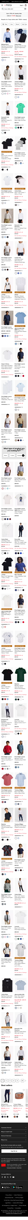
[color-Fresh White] (21, 804)
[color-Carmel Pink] (3, 488)
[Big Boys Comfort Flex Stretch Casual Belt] (19, 1096)
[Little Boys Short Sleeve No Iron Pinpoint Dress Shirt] (21, 248)
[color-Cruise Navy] (16, 870)
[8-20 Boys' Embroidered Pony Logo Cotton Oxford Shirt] (7, 72)
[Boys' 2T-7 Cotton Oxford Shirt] (7, 917)
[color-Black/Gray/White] (16, 205)
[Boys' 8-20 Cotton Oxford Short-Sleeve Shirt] (7, 420)
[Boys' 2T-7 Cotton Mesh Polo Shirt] (7, 469)
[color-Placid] (16, 344)
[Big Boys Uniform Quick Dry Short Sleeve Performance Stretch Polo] (21, 674)
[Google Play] (17, 1187)
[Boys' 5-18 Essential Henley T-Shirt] (7, 601)
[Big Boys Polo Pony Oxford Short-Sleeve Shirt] (21, 638)
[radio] (2, 60)
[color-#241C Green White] (3, 904)
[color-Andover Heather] (8, 769)
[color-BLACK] (3, 699)
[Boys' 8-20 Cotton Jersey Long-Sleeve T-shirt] (7, 747)
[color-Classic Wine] (10, 519)
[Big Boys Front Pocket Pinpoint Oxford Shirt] (21, 815)
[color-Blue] (3, 60)
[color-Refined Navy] (18, 128)
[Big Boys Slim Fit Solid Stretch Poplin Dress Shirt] (21, 35)
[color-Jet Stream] (3, 627)
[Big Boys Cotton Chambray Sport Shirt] (21, 747)
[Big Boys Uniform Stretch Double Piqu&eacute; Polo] (7, 815)
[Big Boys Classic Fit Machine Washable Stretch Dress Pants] (7, 1096)
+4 (9, 269)
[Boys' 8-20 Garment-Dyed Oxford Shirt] (7, 779)
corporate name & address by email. (14, 1213)
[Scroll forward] (23, 455)
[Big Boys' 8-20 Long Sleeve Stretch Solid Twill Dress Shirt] (21, 72)
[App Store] (6, 1187)
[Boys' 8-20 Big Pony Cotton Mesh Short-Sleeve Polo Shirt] (21, 601)
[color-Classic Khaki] (16, 440)
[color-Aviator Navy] (8, 237)
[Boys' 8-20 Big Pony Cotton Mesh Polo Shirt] (7, 950)
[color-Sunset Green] (16, 128)
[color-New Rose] (8, 94)
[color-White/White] (5, 170)
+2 (23, 61)
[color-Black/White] (8, 170)
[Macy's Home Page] (8, 5)
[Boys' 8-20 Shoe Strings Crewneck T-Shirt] (7, 284)
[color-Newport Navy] (21, 163)
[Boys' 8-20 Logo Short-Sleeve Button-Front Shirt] (21, 950)
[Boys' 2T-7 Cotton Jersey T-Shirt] (21, 850)
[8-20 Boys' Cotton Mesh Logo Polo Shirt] (21, 108)
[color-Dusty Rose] (5, 627)
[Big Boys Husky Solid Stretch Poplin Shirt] (7, 985)
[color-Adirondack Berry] (3, 802)
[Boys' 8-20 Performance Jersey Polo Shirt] (21, 354)
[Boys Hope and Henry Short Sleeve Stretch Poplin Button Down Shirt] (7, 354)
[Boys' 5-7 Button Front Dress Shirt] (21, 216)
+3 (22, 553)
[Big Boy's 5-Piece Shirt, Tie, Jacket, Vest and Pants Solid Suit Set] (21, 530)
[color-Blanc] (16, 733)
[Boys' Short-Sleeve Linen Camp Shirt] (21, 985)
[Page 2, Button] (26, 1081)
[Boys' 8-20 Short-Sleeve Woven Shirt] (21, 779)
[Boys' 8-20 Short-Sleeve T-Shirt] (7, 674)
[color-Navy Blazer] (18, 804)
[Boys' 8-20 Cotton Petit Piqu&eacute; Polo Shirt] (21, 917)
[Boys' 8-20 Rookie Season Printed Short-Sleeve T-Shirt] (7, 638)
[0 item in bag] (26, 5)
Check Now (18, 1167)
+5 (22, 163)
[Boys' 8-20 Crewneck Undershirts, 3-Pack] (21, 143)
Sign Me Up (14, 1151)
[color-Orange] (21, 733)
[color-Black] (18, 61)
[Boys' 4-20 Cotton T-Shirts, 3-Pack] (21, 180)
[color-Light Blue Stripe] (5, 94)
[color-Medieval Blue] (16, 590)
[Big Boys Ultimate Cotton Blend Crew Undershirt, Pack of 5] (21, 284)
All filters (21, 449)
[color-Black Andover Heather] (16, 163)
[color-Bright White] (18, 344)
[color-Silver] (16, 61)
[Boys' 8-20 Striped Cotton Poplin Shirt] (7, 885)
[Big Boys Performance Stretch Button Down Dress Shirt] (7, 35)
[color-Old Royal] (5, 802)
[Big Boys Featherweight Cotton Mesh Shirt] (7, 216)
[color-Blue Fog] (16, 1008)
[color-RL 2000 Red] (23, 622)
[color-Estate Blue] (5, 237)
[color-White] (5, 60)
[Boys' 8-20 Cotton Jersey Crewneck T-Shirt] (7, 248)
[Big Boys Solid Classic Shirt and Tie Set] (21, 1019)
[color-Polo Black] (21, 128)
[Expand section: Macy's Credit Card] (14, 1132)
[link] (7, 52)
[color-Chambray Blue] (16, 804)
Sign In (21, 5)
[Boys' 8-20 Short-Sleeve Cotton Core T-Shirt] (21, 710)
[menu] (2, 5)
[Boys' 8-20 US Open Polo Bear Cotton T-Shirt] (21, 499)
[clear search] (25, 9)
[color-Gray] (5, 1117)
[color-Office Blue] (5, 203)
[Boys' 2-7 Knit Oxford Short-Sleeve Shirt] (21, 387)
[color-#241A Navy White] (5, 904)
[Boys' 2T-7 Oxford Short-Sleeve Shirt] (7, 1053)
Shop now (18, 15)
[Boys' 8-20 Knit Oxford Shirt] (7, 180)
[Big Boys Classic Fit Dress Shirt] (7, 108)
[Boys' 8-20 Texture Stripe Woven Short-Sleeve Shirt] (21, 885)
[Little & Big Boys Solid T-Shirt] (21, 564)
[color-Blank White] (16, 939)
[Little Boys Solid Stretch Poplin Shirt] (7, 530)
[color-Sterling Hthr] (18, 590)
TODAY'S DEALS (5, 1)
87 (22, 1080)
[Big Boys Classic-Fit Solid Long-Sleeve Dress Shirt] (7, 710)
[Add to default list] (12, 1090)
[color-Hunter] (16, 699)
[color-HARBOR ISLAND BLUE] (8, 336)
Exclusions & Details (11, 1167)
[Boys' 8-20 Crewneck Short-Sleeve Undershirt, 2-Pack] (7, 143)
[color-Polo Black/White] (18, 622)
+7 (22, 127)
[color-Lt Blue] (8, 937)
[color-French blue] (18, 273)
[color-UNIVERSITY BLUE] (8, 699)
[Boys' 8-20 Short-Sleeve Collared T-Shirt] (7, 1019)
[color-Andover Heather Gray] (5, 270)
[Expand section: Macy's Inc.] (14, 1140)
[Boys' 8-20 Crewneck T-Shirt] (21, 420)
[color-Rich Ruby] (18, 440)
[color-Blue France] (21, 939)
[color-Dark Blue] (16, 767)
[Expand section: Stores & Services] (14, 1136)
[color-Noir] (18, 733)
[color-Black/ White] (5, 588)
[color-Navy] (16, 553)
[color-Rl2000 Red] (3, 769)
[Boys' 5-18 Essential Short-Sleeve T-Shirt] (21, 318)
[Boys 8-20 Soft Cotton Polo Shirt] (7, 499)
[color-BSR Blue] (5, 442)
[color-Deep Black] (23, 590)
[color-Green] (18, 939)
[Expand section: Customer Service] (14, 1128)
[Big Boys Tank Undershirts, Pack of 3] (7, 387)
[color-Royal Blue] (21, 553)
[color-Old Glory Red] (23, 376)
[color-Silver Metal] (8, 553)
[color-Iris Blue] (5, 336)
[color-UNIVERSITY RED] (5, 699)
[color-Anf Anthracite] (21, 344)
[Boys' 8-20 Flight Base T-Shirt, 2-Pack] (7, 564)
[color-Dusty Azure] (21, 440)
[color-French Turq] (8, 488)
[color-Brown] (15, 1117)
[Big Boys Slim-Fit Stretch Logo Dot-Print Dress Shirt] (21, 1053)
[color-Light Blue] (18, 767)
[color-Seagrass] (21, 1008)
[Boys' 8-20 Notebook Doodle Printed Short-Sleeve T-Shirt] (7, 850)
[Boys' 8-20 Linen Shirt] (7, 318)
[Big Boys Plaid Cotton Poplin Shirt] (21, 469)
